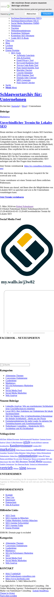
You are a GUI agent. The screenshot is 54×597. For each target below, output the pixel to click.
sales (50, 459)
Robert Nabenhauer (24, 206)
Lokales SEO (37, 446)
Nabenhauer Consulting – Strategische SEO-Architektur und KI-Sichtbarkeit (25, 427)
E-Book (8, 442)
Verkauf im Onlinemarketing (39, 464)
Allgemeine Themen (14, 375)
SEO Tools (16, 53)
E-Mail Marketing (17, 442)
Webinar (16, 468)
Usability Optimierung (7, 464)
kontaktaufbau (4, 446)
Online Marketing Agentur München (22, 520)
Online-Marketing (20, 453)
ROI (47, 459)
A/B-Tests (3, 439)
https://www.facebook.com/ (18, 578)
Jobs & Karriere (12, 505)
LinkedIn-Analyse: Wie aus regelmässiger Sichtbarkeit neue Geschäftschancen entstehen (29, 407)
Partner (47, 456)
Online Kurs (14, 456)
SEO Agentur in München (17, 518)
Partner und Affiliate (6, 459)
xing (22, 467)
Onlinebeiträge (4, 456)
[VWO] (11, 14)
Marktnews (5, 117)
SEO (8, 388)
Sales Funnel (4, 461)
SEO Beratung (22, 461)
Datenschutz (11, 502)
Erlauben (47, 14)
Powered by (4, 14)
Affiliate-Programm (13, 439)
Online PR (41, 456)
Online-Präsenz (31, 453)
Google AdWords (36, 442)
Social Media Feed (14, 390)
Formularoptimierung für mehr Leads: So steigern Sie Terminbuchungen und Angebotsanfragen (29, 422)
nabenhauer (40, 449)
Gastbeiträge (11, 380)
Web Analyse (11, 395)
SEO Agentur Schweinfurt (17, 523)
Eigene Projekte (12, 528)
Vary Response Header (22, 464)
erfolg (26, 442)
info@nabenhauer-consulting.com (20, 576)
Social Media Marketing (16, 393)
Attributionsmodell (26, 439)
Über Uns (10, 497)
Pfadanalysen (27, 459)
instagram (45, 442)
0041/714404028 (13, 574)
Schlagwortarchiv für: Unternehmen (21, 97)
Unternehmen (47, 461)
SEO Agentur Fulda (14, 525)
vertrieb (6, 467)
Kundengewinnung (21, 445)
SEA (10, 461)
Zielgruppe (31, 468)
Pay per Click (18, 459)
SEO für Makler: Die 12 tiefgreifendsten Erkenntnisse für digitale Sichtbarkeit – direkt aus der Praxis (29, 417)
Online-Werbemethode (44, 453)
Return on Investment (39, 459)
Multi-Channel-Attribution (24, 450)
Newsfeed (10, 453)
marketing (8, 449)
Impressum (10, 500)
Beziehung (35, 439)
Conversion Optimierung (16, 378)
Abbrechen (31, 14)
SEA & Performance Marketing (19, 385)
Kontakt (9, 495)
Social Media (35, 461)
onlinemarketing (28, 455)
